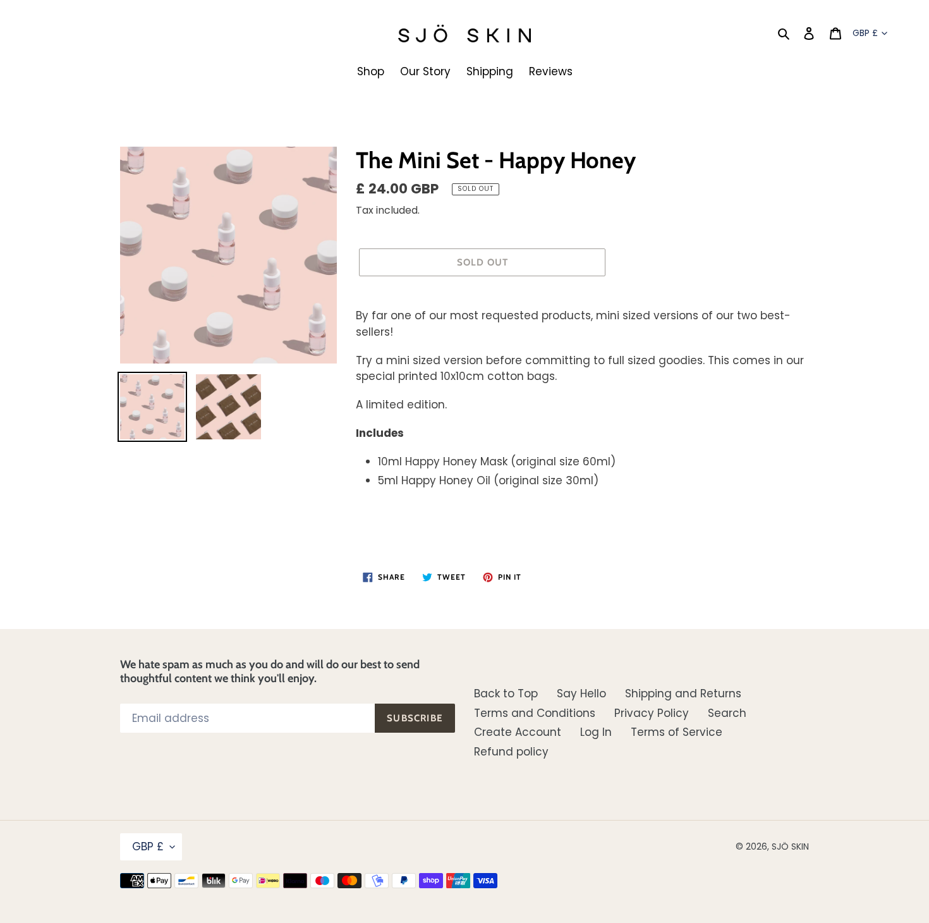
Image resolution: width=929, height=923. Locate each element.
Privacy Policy (651, 713)
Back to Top (506, 693)
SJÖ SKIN (790, 846)
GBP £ (865, 33)
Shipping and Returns (683, 693)
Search (727, 713)
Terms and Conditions (534, 713)
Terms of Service (676, 732)
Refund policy (511, 751)
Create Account (517, 732)
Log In (596, 732)
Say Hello (581, 693)
